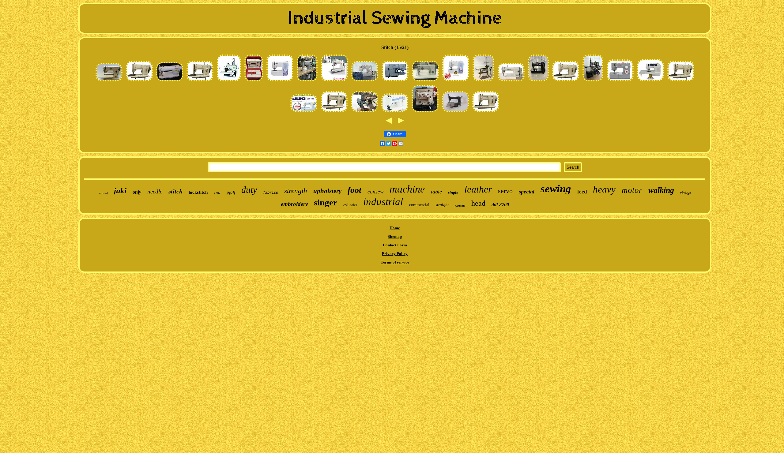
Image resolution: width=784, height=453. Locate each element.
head (478, 203)
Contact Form (395, 245)
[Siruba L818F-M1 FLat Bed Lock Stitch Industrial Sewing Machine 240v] (511, 81)
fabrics (270, 193)
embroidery (294, 204)
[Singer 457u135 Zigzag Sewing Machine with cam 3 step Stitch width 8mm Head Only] (364, 112)
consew (375, 192)
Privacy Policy (395, 253)
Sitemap (395, 236)
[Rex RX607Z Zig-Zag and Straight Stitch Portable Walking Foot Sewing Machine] (485, 112)
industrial (383, 201)
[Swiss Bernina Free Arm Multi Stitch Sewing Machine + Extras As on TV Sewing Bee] (109, 81)
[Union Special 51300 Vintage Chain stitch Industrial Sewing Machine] (538, 81)
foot (354, 190)
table (436, 192)
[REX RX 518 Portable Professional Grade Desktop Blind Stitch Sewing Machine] (229, 81)
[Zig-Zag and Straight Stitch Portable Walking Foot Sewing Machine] (680, 81)
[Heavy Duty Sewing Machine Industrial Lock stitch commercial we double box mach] (169, 81)
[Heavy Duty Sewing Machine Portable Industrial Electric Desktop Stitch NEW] (455, 81)
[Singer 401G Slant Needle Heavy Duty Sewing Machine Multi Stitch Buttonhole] (425, 112)
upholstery (327, 191)
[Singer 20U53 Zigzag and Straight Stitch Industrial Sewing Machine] (307, 81)
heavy (604, 189)
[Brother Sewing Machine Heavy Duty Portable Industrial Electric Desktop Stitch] (280, 81)
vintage (685, 192)
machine (407, 189)
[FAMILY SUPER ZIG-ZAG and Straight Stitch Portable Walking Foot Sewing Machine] (394, 112)
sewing (556, 189)
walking (661, 190)
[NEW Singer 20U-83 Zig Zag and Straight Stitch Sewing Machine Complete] (334, 81)
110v (217, 193)
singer (325, 202)
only (137, 192)
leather (478, 189)
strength (295, 191)
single (453, 192)
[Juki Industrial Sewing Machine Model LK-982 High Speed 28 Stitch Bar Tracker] (395, 81)
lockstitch (198, 192)
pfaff (231, 192)
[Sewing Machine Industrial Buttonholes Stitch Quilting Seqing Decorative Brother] (650, 81)
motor (632, 190)
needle (154, 191)
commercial (419, 205)
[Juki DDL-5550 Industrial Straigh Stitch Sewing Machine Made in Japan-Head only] (303, 112)
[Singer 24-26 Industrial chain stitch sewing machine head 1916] (455, 112)
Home (395, 228)
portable (460, 206)
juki (120, 190)
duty (249, 190)
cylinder (350, 205)
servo (505, 191)
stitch (175, 191)
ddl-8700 (500, 204)
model (103, 193)
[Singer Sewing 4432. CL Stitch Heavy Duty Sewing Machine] (620, 81)
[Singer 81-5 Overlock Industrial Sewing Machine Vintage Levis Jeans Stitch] (593, 81)
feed (582, 192)
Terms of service (395, 262)
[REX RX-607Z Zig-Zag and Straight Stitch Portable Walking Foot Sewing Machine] (139, 81)
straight (442, 205)
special (526, 192)
